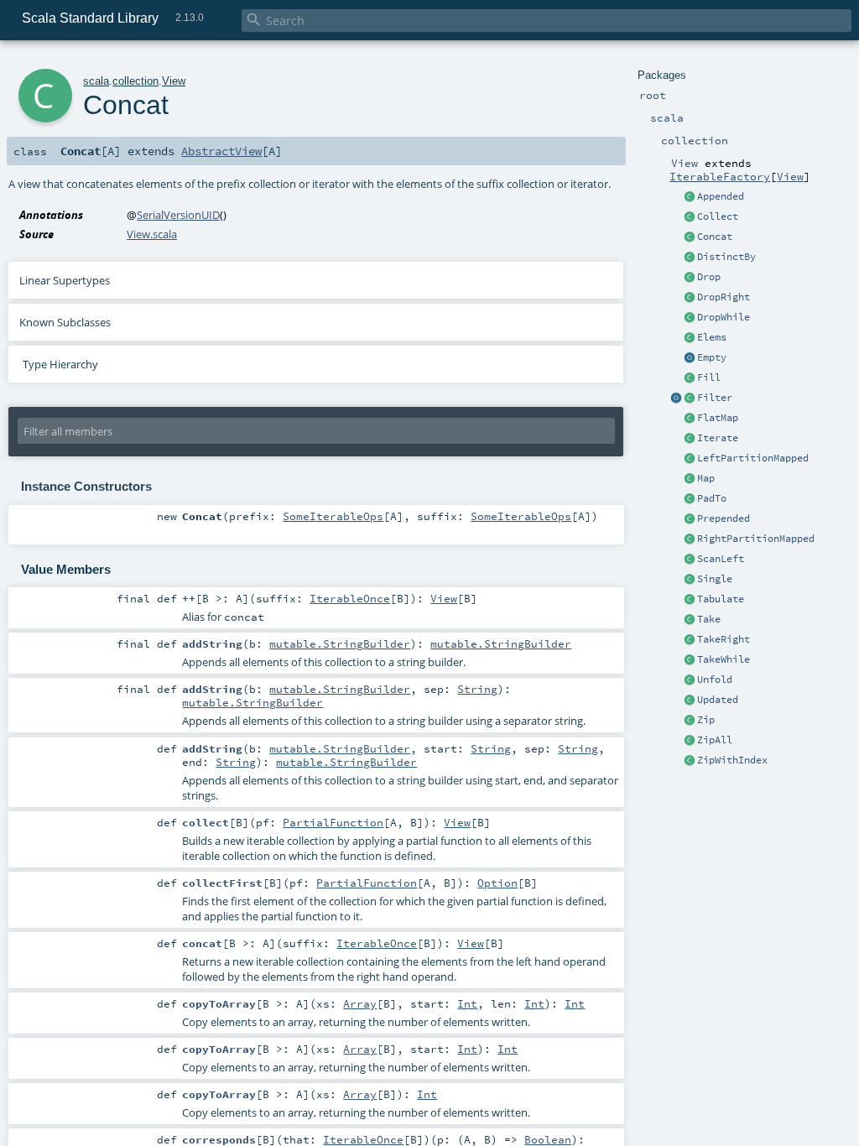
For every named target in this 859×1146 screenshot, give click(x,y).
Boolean (547, 1139)
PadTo (711, 498)
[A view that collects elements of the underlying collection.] (689, 217)
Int (467, 1003)
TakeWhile (723, 659)
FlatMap (717, 418)
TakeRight (723, 639)
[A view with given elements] (689, 338)
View (790, 176)
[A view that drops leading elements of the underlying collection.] (689, 277)
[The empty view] (689, 358)
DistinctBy (726, 257)
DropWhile (723, 317)
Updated (717, 700)
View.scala (152, 234)
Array (360, 1003)
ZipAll (714, 740)
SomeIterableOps (333, 516)
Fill (709, 377)
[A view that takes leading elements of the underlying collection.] (689, 620)
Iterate (717, 438)
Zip (706, 720)
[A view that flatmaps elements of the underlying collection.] (689, 418)
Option (497, 882)
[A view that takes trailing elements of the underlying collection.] (689, 640)
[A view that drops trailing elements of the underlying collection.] (689, 298)
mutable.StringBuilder (339, 643)
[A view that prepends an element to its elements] (689, 519)
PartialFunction (333, 822)
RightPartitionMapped (756, 538)
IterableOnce (350, 598)
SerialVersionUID (178, 214)
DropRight (723, 297)
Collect (717, 216)
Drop (709, 277)
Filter (714, 398)
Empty (711, 357)
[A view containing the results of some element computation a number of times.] (689, 378)
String (477, 688)
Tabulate (720, 599)
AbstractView (221, 151)
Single (714, 579)
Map (706, 478)
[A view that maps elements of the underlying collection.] (689, 479)
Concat (714, 236)
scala (96, 81)
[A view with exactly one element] (689, 579)
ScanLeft (720, 559)
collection (135, 81)
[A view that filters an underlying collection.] (689, 398)
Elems (711, 337)
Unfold (714, 679)
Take (709, 619)
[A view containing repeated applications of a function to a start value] (689, 438)
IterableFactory (719, 176)
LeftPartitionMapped (753, 458)
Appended (720, 196)
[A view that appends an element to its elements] (689, 197)
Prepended (723, 518)
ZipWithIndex (732, 760)
